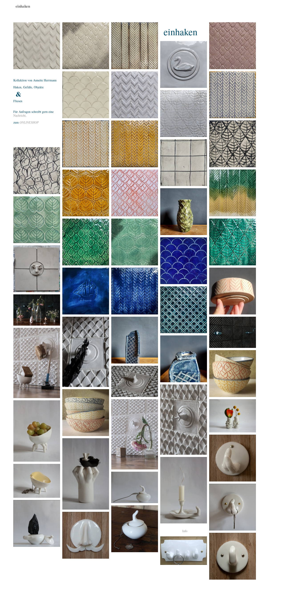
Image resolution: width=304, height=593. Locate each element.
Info (184, 531)
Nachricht (19, 115)
